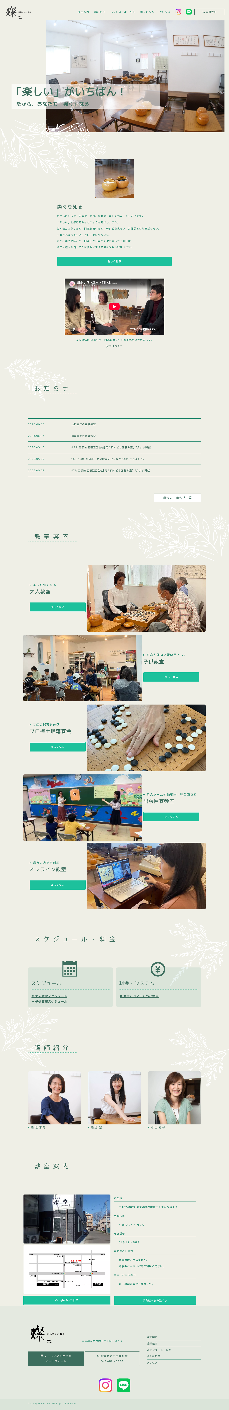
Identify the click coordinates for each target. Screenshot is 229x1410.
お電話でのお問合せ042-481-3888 (114, 1358)
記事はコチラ (114, 346)
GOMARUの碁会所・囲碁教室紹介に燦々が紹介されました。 (108, 459)
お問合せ (211, 11)
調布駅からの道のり (155, 1300)
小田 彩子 (158, 1127)
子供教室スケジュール (51, 1001)
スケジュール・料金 (122, 11)
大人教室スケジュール (51, 996)
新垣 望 (96, 1127)
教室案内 (83, 11)
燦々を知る (147, 11)
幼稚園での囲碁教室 (83, 424)
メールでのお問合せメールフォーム (58, 1358)
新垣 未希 (38, 1127)
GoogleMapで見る (67, 1300)
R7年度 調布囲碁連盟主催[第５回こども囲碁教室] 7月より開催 (110, 470)
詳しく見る (114, 261)
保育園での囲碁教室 (83, 436)
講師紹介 (99, 11)
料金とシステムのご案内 (141, 996)
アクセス (164, 11)
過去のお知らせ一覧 (177, 498)
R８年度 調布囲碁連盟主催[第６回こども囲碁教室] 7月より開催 (111, 447)
